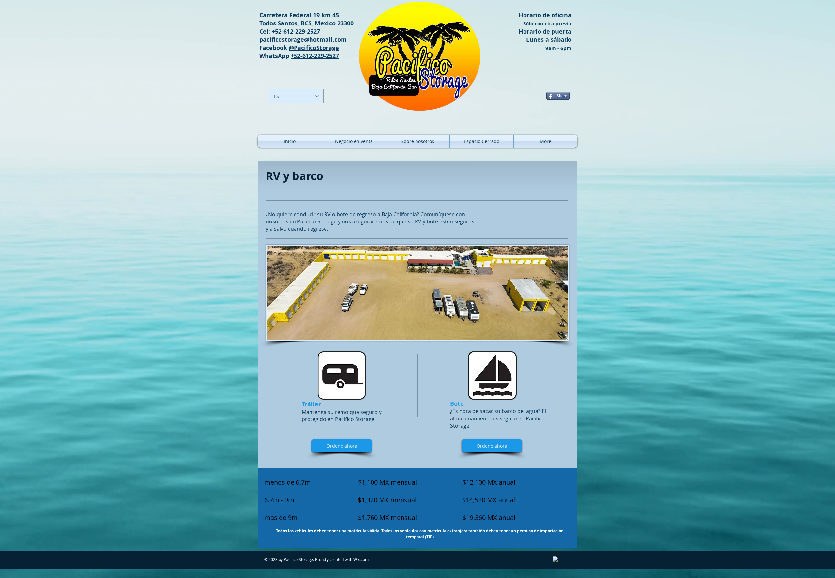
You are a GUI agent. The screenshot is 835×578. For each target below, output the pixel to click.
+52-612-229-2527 (296, 31)
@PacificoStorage (314, 48)
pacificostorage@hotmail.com (303, 40)
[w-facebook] (556, 559)
